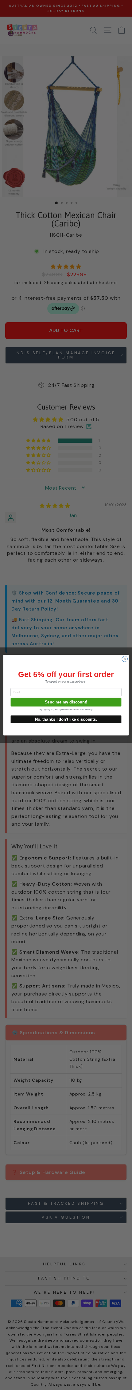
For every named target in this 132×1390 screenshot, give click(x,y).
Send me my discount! (66, 701)
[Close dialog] (124, 659)
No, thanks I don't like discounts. (66, 719)
